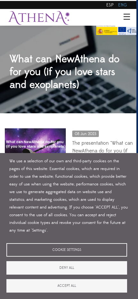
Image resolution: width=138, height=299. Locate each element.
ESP (110, 5)
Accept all (66, 286)
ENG (122, 5)
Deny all (66, 268)
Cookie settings (66, 250)
